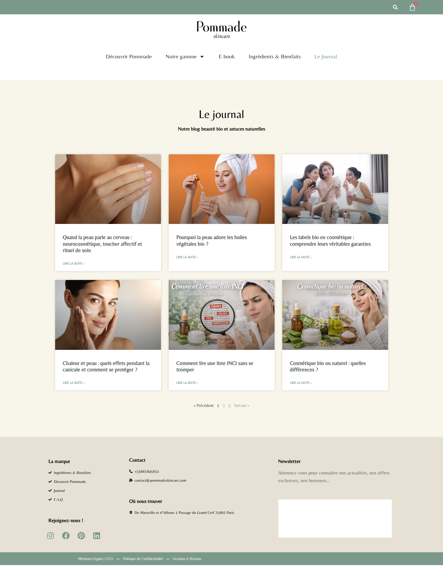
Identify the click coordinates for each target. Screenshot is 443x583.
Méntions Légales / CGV (95, 559)
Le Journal (326, 56)
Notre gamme (181, 56)
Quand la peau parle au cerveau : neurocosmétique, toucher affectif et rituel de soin (102, 243)
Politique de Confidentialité (143, 559)
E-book (227, 56)
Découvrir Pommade (129, 56)
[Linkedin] (96, 535)
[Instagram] (50, 535)
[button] (395, 7)
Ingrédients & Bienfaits (275, 56)
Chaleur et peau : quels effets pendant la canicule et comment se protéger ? (106, 366)
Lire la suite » (74, 263)
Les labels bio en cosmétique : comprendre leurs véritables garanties (330, 240)
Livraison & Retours (187, 559)
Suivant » (241, 405)
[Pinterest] (81, 535)
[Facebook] (66, 535)
